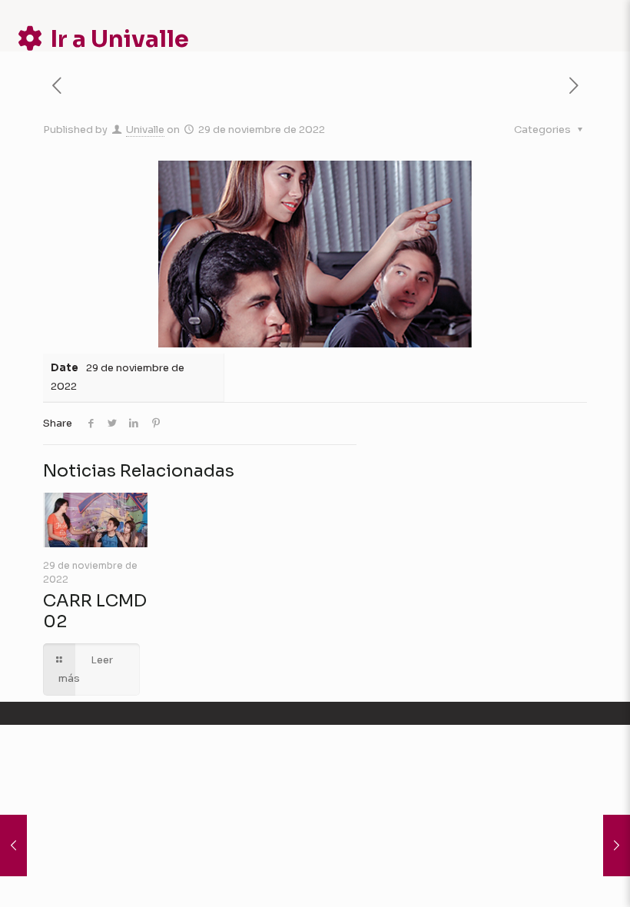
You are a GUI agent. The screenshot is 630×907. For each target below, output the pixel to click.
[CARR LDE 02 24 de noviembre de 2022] (616, 845)
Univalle (145, 129)
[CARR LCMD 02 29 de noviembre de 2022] (13, 845)
